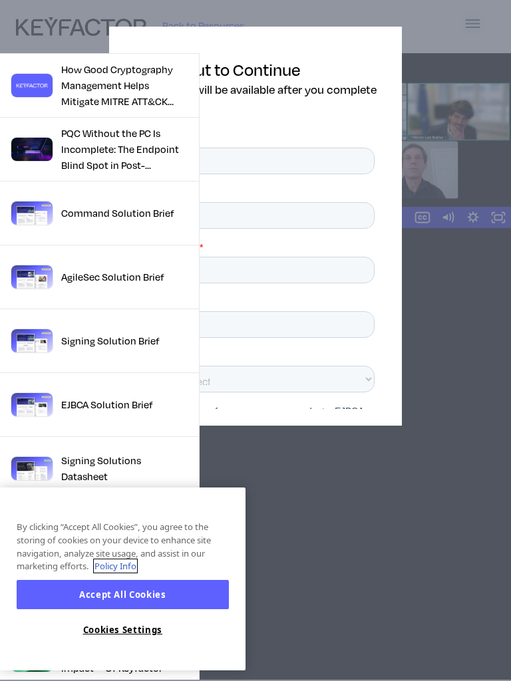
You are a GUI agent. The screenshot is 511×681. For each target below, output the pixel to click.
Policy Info (115, 566)
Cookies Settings (123, 630)
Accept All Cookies (122, 595)
